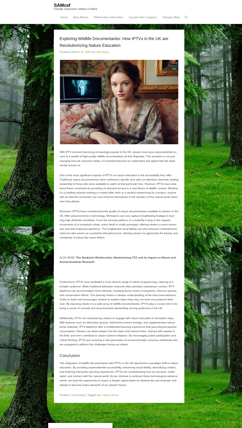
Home (64, 17)
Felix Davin (102, 51)
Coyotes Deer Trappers (143, 17)
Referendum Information (108, 17)
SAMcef (62, 5)
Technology (78, 394)
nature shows (110, 394)
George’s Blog (171, 17)
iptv (99, 394)
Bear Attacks (80, 17)
